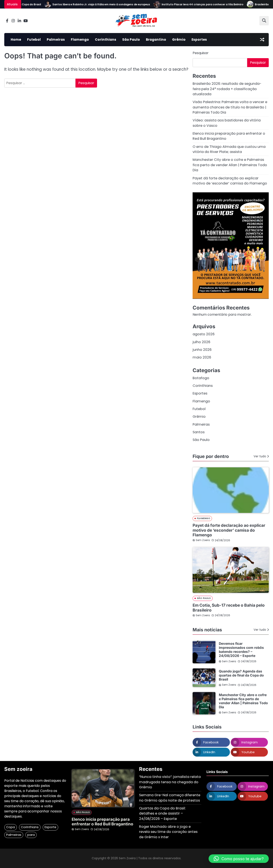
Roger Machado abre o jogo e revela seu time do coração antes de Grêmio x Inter (168, 831)
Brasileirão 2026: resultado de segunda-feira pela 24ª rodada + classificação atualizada (227, 88)
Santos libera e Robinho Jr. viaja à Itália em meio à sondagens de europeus (93, 4)
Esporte (50, 827)
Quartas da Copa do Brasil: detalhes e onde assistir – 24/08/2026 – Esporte (162, 813)
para (31, 835)
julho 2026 (201, 342)
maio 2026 (202, 357)
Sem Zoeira (203, 540)
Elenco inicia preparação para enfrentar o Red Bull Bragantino (102, 822)
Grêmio (179, 39)
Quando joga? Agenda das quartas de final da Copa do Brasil (241, 675)
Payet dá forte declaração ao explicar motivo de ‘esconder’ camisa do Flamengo (230, 181)
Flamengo (80, 39)
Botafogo (201, 378)
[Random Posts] (262, 39)
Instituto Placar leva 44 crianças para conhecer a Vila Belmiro (194, 4)
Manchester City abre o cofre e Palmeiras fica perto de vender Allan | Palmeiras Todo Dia (230, 165)
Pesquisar (201, 52)
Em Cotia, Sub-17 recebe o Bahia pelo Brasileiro (229, 608)
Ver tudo (260, 456)
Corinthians (105, 39)
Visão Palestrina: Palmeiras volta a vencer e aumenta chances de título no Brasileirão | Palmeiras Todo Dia (230, 107)
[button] (239, 858)
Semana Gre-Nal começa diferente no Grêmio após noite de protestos (169, 798)
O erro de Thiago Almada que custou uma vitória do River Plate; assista (229, 149)
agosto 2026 (204, 334)
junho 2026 (202, 349)
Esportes (199, 39)
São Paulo (131, 39)
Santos (199, 432)
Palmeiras (56, 39)
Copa (10, 827)
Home (16, 39)
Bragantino (156, 39)
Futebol (34, 39)
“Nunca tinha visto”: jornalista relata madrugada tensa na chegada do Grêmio (170, 782)
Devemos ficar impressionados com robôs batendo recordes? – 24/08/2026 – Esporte (241, 650)
